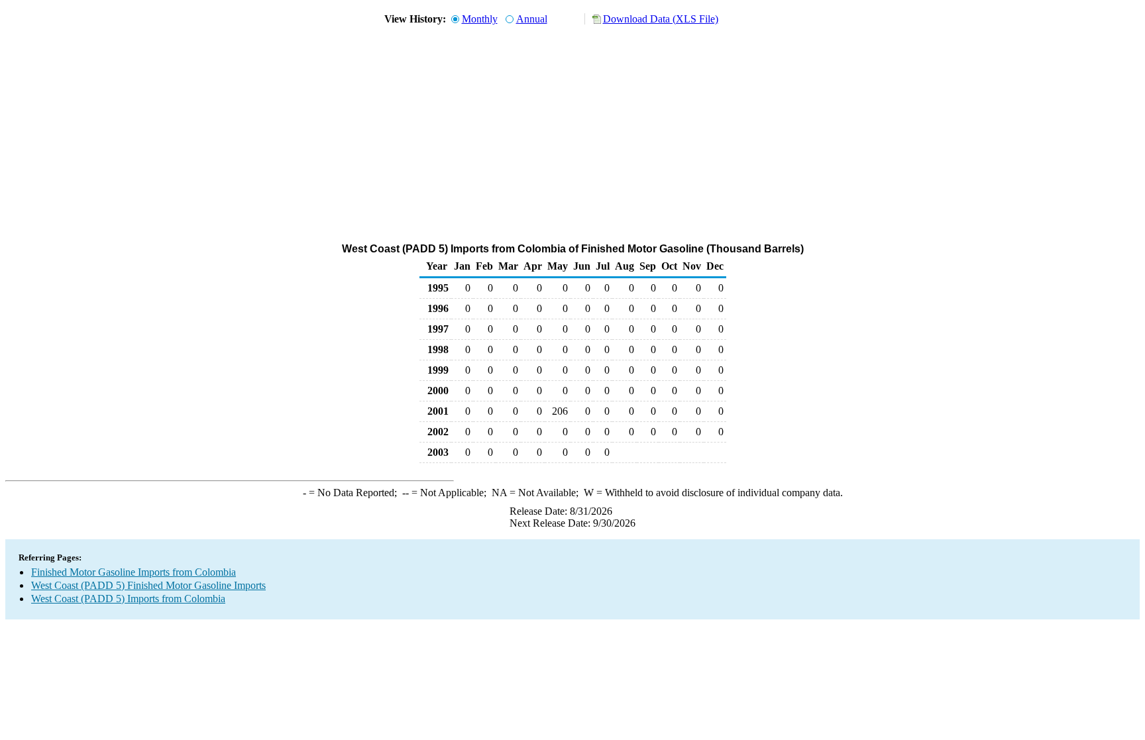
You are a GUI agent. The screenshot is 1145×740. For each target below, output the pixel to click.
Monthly (480, 19)
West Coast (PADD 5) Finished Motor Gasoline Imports (148, 585)
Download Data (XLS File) (660, 19)
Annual (531, 19)
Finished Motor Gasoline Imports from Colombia (133, 572)
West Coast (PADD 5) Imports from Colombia (128, 598)
